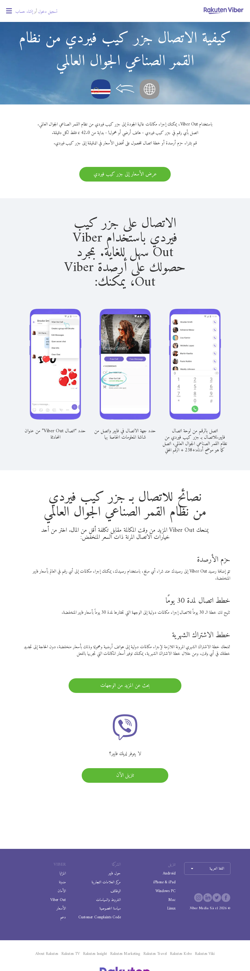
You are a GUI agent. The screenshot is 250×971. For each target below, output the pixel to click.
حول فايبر (114, 873)
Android (169, 873)
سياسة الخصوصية (110, 908)
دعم (63, 917)
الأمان (62, 891)
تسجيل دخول (47, 12)
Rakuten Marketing (125, 954)
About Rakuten (46, 954)
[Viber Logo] (223, 10)
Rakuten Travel (155, 954)
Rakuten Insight (95, 954)
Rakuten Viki (205, 954)
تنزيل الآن (125, 775)
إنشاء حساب (24, 12)
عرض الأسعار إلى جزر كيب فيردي (125, 174)
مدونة (62, 882)
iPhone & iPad (164, 882)
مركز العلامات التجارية (106, 882)
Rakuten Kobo (181, 954)
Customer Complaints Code (99, 917)
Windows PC (165, 891)
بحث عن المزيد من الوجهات (125, 685)
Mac (172, 899)
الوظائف (115, 891)
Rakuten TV (70, 954)
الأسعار (61, 908)
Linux (171, 908)
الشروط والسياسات (108, 899)
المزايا (62, 873)
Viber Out (58, 899)
